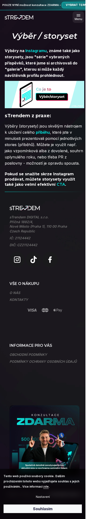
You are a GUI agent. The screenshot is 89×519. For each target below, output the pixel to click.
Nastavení (43, 497)
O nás (14, 293)
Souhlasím (42, 508)
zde (46, 486)
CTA (61, 184)
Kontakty (18, 300)
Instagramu (36, 50)
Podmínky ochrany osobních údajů (43, 361)
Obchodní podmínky (28, 355)
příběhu (43, 132)
